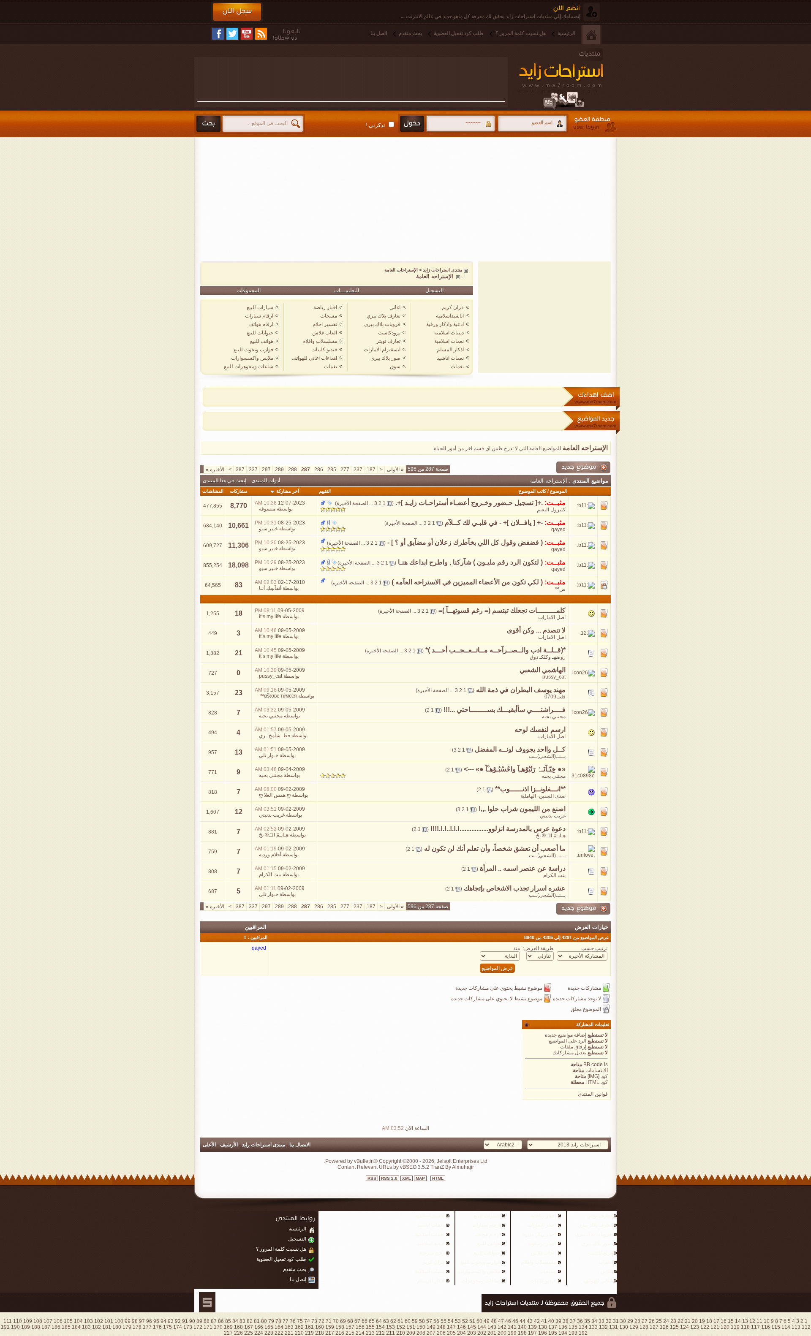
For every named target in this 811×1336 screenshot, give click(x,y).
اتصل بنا (378, 33)
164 (279, 1327)
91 (185, 1321)
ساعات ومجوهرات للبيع (248, 366)
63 (386, 1321)
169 (228, 1327)
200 (502, 1333)
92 (178, 1321)
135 (573, 1327)
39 (558, 1321)
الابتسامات (596, 1070)
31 (616, 1321)
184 (76, 1327)
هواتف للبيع (261, 341)
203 (471, 1333)
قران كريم (453, 307)
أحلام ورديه (270, 855)
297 (266, 469)
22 (680, 1321)
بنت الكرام (554, 875)
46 (508, 1321)
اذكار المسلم (450, 350)
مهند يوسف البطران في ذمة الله (521, 689)
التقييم (325, 491)
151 (410, 1327)
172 (197, 1327)
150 (420, 1327)
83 (238, 585)
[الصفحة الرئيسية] (591, 34)
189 (25, 1327)
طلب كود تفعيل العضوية (459, 33)
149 (431, 1327)
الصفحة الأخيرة (352, 503)
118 (745, 1327)
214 (360, 1333)
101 (108, 1321)
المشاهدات (212, 491)
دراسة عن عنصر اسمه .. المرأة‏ (523, 868)
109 (27, 1321)
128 (644, 1327)
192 (583, 1333)
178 (137, 1327)
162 (299, 1327)
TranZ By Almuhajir (451, 1167)
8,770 (238, 505)
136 (562, 1327)
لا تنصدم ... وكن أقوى (536, 630)
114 (785, 1327)
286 (318, 469)
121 (714, 1327)
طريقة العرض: (538, 948)
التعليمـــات (346, 290)
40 (551, 1321)
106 (58, 1321)
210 (400, 1333)
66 (364, 1321)
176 (157, 1327)
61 (400, 1321)
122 (704, 1327)
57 (429, 1321)
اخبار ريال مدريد (539, 1234)
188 (35, 1327)
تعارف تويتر (388, 341)
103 (88, 1321)
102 (98, 1321)
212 (380, 1333)
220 (299, 1333)
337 (253, 469)
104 (78, 1321)
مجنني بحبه (554, 717)
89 (199, 1321)
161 (309, 1327)
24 (666, 1321)
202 (481, 1333)
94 (163, 1321)
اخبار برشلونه (542, 1243)
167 (248, 1327)
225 (248, 1333)
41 (544, 1321)
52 (465, 1321)
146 (461, 1327)
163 (289, 1327)
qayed (558, 529)
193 (573, 1333)
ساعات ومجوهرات (480, 1281)
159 (329, 1327)
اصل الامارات (552, 617)
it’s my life (270, 616)
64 (379, 1321)
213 (370, 1333)
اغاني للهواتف (597, 1281)
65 (372, 1321)
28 (637, 1321)
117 (755, 1327)
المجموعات (249, 290)
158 (339, 1327)
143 (491, 1327)
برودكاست (389, 333)
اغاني (394, 307)
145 (471, 1327)
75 (300, 1321)
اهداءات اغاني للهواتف (314, 358)
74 (307, 1321)
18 (238, 613)
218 (319, 1333)
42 (537, 1321)
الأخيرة (215, 469)
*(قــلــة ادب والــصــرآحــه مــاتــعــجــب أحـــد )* (495, 650)
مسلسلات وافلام (319, 341)
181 (106, 1327)
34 (594, 1321)
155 (370, 1327)
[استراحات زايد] (570, 79)
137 (552, 1327)
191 (5, 1327)
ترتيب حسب (594, 948)
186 (56, 1327)
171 (208, 1327)
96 (149, 1321)
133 (593, 1327)
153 (390, 1327)
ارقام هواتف (260, 324)
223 (268, 1333)
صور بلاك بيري (385, 358)
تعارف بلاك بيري (383, 316)
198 (522, 1333)
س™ (560, 589)
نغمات (457, 366)
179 (126, 1327)
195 (552, 1333)
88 (207, 1321)
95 (156, 1321)
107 (48, 1321)
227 (228, 1333)
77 (285, 1321)
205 (451, 1333)
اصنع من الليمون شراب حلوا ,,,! (522, 808)
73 (314, 1321)
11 (759, 1321)
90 (192, 1321)
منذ (516, 948)
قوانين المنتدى (593, 1094)
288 (292, 469)
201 (491, 1333)
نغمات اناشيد (450, 358)
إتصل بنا (298, 1279)
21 (238, 653)
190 (15, 1327)
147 (451, 1327)
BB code (593, 1064)
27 (645, 1321)
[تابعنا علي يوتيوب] (246, 34)
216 (339, 1333)
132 (603, 1327)
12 (238, 811)
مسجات (328, 316)
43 (530, 1321)
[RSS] (261, 34)
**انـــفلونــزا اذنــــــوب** (530, 789)
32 (609, 1321)
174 (177, 1327)
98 (135, 1321)
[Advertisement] (351, 79)
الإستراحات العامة (401, 269)
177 (147, 1327)
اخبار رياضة (325, 307)
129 (633, 1327)
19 (702, 1321)
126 (664, 1327)
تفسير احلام (325, 324)
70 (336, 1321)
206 (441, 1333)
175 (167, 1327)
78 (278, 1321)
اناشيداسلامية (450, 316)
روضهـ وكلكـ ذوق (548, 657)
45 (515, 1321)
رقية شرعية (431, 1253)
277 (344, 469)
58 (422, 1321)
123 (694, 1327)
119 (735, 1327)
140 (522, 1327)
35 (587, 1321)
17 (716, 1321)
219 (309, 1333)
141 (512, 1327)
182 (96, 1327)
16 (724, 1321)
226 (238, 1333)
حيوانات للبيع (260, 333)
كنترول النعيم (551, 510)
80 (264, 1321)
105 (68, 1321)
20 (695, 1321)
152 (400, 1327)
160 (319, 1327)
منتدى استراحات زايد (443, 269)
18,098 (238, 565)
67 (357, 1321)
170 (218, 1327)
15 (731, 1321)
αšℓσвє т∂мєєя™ (278, 696)
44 (522, 1321)
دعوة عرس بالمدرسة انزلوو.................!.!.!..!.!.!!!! (498, 828)
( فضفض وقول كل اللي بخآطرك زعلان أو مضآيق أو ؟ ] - (465, 542)
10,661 (238, 525)
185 (66, 1327)
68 (350, 1321)
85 (228, 1321)
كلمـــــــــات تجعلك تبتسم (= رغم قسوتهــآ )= (502, 610)
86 (221, 1321)
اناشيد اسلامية (429, 1216)
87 (214, 1321)
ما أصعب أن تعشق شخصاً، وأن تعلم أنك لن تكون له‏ (495, 848)
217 (329, 1333)
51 (472, 1321)
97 (142, 1321)
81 (257, 1321)
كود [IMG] (598, 1076)
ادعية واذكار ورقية (445, 324)
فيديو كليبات (324, 350)
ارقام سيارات (259, 316)
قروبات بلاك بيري (382, 324)
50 (479, 1321)
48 (494, 1321)
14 (738, 1321)
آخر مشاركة (287, 491)
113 (796, 1327)
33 (601, 1321)
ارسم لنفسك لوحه (540, 729)
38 (566, 1321)
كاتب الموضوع (532, 491)
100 (118, 1321)
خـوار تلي (268, 755)
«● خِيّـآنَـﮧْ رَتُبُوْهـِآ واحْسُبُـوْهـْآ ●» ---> (515, 769)
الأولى (395, 469)
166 (258, 1327)
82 (250, 1321)
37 (573, 1321)
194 (562, 1333)
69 (343, 1321)
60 (408, 1321)
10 (767, 1321)
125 (674, 1327)
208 (420, 1333)
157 (350, 1327)
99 (128, 1321)
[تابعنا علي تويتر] (232, 34)
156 (360, 1327)
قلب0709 (555, 697)
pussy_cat (554, 677)
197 (532, 1333)
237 (358, 469)
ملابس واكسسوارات (252, 358)
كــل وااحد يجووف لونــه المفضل (520, 749)
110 (17, 1321)
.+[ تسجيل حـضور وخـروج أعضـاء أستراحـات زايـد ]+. (469, 502)
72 (321, 1321)
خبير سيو (268, 529)
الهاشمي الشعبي (543, 669)
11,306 (238, 545)
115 (775, 1327)
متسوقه (267, 509)
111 (7, 1321)
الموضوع (558, 491)
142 (502, 1327)
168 (238, 1327)
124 (684, 1327)
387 (240, 469)
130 (623, 1327)
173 (187, 1327)
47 (501, 1321)
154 (380, 1327)
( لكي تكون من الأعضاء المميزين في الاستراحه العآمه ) (467, 582)
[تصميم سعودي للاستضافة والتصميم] (207, 1302)
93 (171, 1321)
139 (532, 1327)
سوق (395, 366)
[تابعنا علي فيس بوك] (218, 34)
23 (238, 692)
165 (268, 1327)
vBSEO (408, 1167)
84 (235, 1321)
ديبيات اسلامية (449, 333)
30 (623, 1321)
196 (542, 1333)
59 (415, 1321)
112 (806, 1327)
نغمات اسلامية (449, 341)
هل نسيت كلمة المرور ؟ (520, 33)
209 (410, 1333)
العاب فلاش (324, 333)
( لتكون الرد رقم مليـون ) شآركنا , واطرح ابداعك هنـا (470, 562)
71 (329, 1321)
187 (371, 469)
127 (654, 1327)
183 (86, 1327)
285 (331, 469)
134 (583, 1327)
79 (271, 1321)
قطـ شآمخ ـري (274, 736)
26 (652, 1321)
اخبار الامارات (542, 1225)
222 (279, 1333)
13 (238, 752)
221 (289, 1333)
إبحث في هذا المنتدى (224, 480)
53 (458, 1321)
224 (258, 1333)
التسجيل (434, 290)
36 (580, 1321)
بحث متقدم (410, 33)
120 (725, 1327)
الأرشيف (229, 1145)
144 (481, 1327)
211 (390, 1333)
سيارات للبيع (260, 307)
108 (37, 1321)
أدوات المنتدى (265, 480)
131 (613, 1327)
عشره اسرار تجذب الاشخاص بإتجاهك (515, 888)
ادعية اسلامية (430, 1243)
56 (436, 1321)
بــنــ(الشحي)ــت (547, 756)
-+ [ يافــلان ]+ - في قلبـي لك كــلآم (494, 522)
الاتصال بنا (299, 1145)
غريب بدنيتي (553, 816)
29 (630, 1321)
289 (279, 469)
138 (542, 1327)
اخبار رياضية (543, 1216)
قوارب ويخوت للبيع (253, 350)
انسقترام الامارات (382, 350)
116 (765, 1327)
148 (441, 1327)
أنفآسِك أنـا (270, 588)
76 (293, 1321)
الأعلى (209, 1145)
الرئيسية (566, 33)
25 (659, 1321)
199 (512, 1333)
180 (116, 1327)
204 (461, 1333)
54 (451, 1321)
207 (431, 1333)
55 (443, 1321)
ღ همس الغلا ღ (275, 795)
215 (350, 1333)
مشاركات (239, 491)
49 (487, 1321)
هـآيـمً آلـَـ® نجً (551, 836)
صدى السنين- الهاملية (543, 796)
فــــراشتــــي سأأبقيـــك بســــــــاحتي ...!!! (505, 709)
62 (393, 1321)
